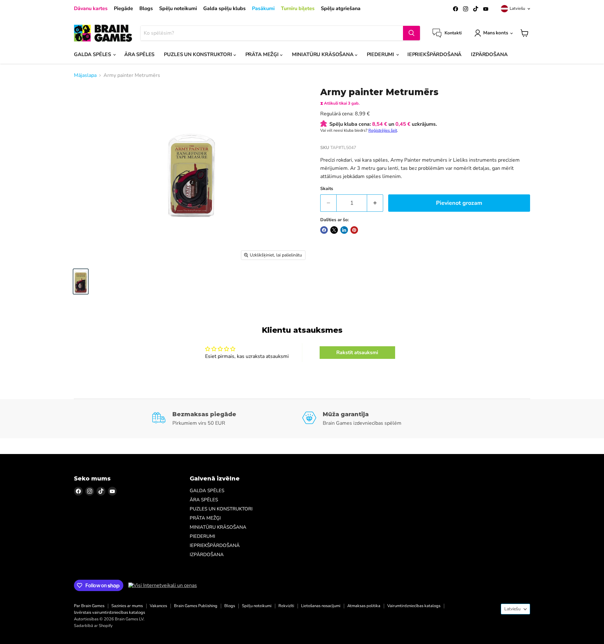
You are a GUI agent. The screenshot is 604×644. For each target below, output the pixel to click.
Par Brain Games (89, 606)
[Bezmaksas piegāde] (227, 419)
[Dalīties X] (334, 230)
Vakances (158, 606)
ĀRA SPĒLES (139, 54)
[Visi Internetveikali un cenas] (162, 585)
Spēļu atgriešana (341, 8)
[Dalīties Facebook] (324, 230)
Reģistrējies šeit (382, 130)
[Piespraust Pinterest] (354, 230)
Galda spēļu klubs (224, 8)
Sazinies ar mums (127, 606)
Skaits (326, 188)
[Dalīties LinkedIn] (344, 230)
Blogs (146, 8)
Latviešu (517, 8)
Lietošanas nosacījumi (320, 606)
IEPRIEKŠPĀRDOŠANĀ (434, 54)
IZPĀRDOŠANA (489, 54)
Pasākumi (263, 8)
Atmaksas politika (363, 606)
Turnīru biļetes (298, 8)
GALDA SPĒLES (93, 54)
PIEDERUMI (381, 54)
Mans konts (495, 33)
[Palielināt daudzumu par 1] (375, 203)
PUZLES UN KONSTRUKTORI (198, 54)
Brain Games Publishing (195, 606)
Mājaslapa (85, 75)
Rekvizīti (286, 606)
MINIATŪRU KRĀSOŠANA (323, 54)
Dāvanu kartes (91, 8)
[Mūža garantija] (377, 419)
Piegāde (123, 8)
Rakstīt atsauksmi (357, 352)
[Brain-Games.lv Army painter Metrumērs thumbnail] (80, 281)
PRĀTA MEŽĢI (262, 54)
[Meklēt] (411, 33)
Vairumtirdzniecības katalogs (413, 606)
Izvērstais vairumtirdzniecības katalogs (109, 612)
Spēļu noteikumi (178, 8)
